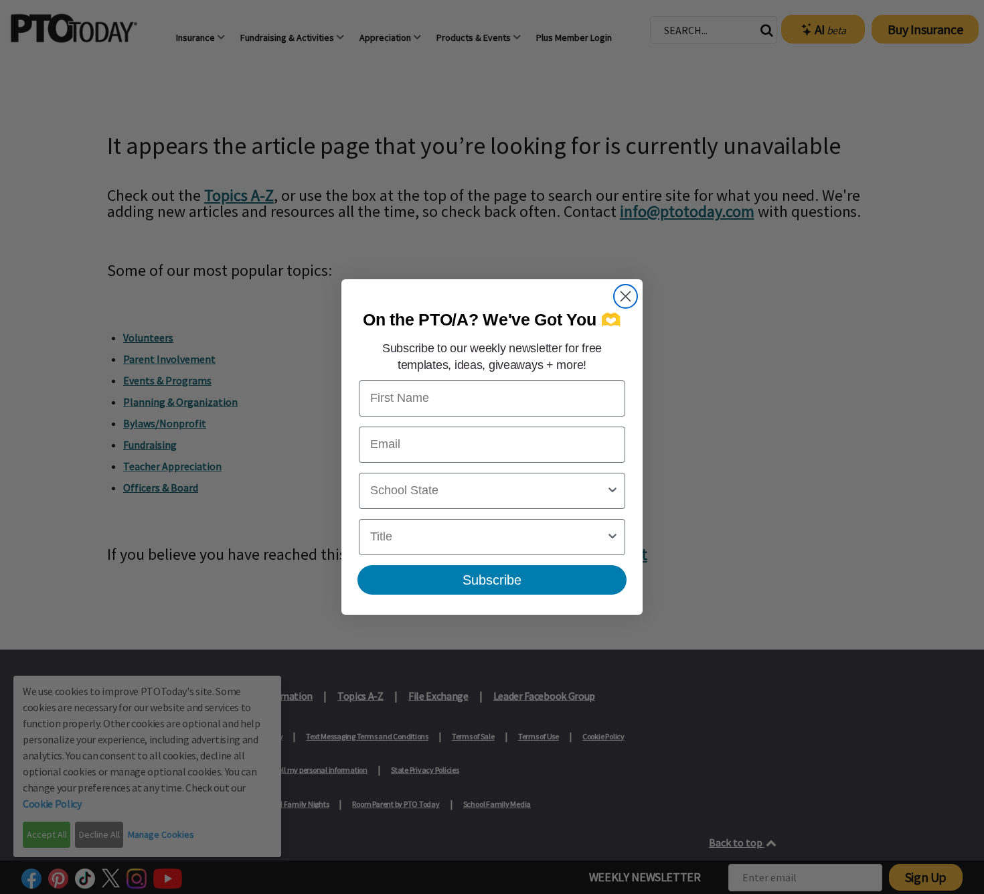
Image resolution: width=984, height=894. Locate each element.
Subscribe (492, 580)
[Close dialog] (625, 296)
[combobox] (488, 490)
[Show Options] (612, 490)
